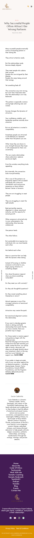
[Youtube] (15, 518)
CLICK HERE (18, 355)
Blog (17, 20)
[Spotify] (23, 518)
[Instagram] (19, 518)
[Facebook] (11, 518)
